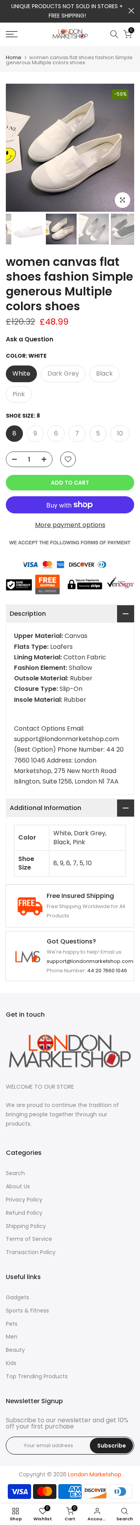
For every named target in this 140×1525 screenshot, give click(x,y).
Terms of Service (29, 1239)
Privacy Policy (24, 1199)
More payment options (70, 524)
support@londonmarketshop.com (90, 961)
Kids (11, 1363)
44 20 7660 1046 (107, 970)
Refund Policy (24, 1213)
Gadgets (17, 1297)
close (131, 11)
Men (12, 1337)
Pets (12, 1324)
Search (15, 1173)
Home (13, 57)
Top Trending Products (37, 1376)
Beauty (15, 1350)
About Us (18, 1186)
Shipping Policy (26, 1226)
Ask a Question (29, 339)
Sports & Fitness (27, 1310)
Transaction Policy (31, 1252)
